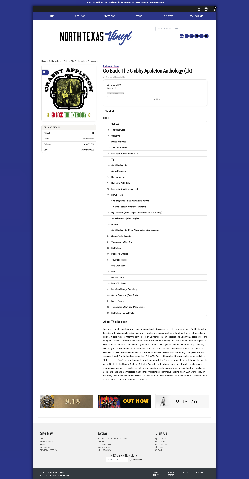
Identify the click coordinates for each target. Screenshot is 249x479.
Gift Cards (168, 16)
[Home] (95, 37)
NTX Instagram (104, 450)
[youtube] (191, 36)
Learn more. (159, 2)
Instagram (162, 444)
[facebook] (186, 36)
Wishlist (156, 99)
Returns (186, 472)
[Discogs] (181, 36)
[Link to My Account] (206, 10)
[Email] (206, 36)
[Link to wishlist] (199, 10)
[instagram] (196, 36)
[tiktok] (201, 36)
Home (44, 61)
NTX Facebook (104, 447)
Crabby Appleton (55, 61)
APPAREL (139, 16)
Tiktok (160, 447)
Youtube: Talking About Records (113, 439)
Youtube (161, 442)
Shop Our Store (47, 442)
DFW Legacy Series (197, 16)
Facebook (161, 439)
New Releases (110, 16)
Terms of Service (171, 473)
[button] (80, 16)
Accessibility (201, 472)
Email (160, 450)
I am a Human (137, 459)
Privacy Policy (156, 473)
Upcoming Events (105, 444)
